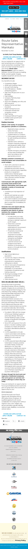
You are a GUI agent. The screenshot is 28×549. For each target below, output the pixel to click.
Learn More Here (19, 3)
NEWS (14, 18)
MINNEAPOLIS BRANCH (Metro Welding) (14, 455)
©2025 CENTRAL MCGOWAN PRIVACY (8, 545)
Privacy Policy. (20, 540)
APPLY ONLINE (7, 59)
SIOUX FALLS (13, 451)
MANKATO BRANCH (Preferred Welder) (13, 449)
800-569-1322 (20, 11)
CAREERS (7, 18)
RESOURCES (22, 18)
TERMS (17, 545)
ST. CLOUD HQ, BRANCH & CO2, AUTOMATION (13, 445)
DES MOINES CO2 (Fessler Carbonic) (14, 458)
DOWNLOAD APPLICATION (12, 57)
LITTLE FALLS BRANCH (13, 447)
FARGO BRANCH (14, 456)
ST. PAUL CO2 (14, 460)
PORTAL (17, 18)
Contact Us (26, 24)
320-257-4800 (7, 11)
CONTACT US (21, 59)
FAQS (11, 18)
